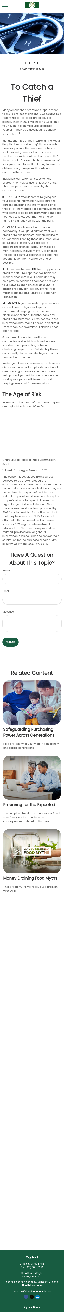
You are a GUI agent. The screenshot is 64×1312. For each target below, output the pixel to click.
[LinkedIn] (37, 1297)
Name (6, 570)
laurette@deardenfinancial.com (32, 1291)
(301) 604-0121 (36, 1263)
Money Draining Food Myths (30, 878)
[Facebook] (26, 1297)
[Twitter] (32, 1297)
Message (8, 611)
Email (5, 591)
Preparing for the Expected (29, 804)
